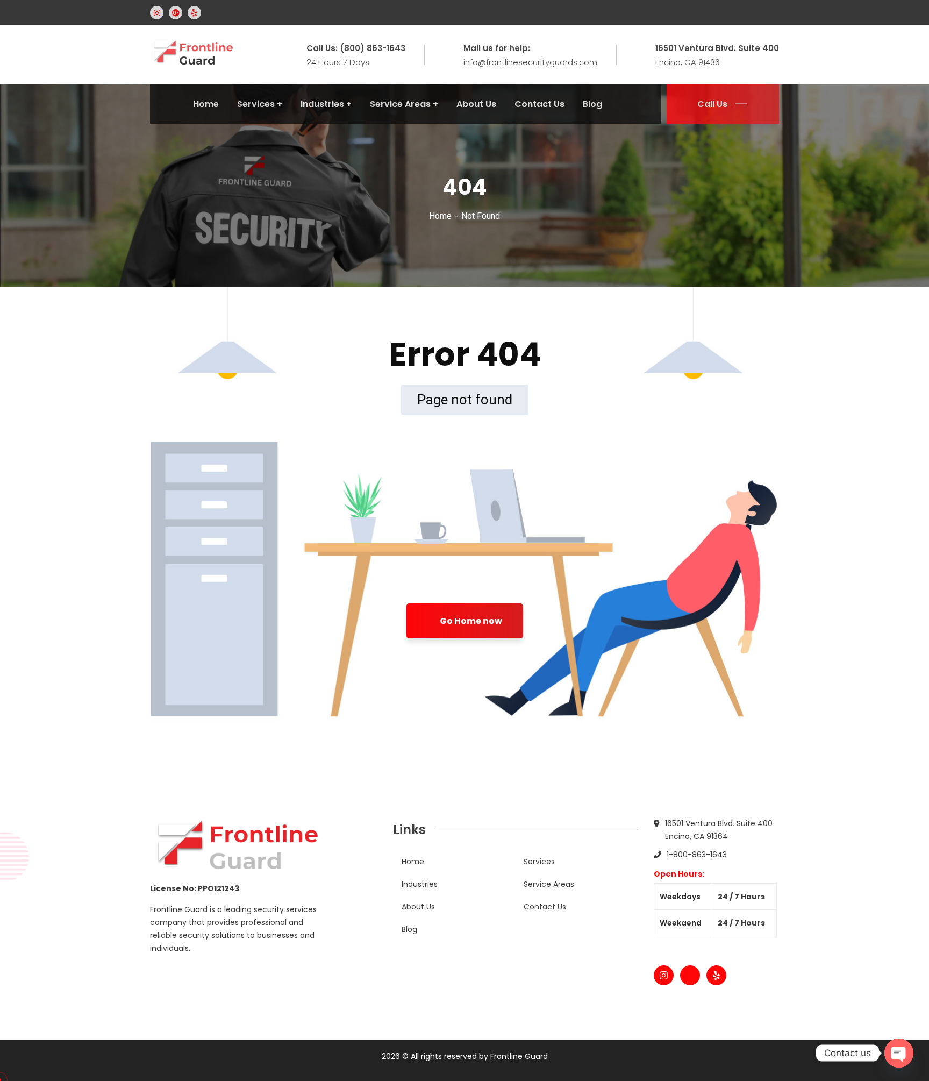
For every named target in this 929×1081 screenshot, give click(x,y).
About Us (418, 906)
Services (539, 861)
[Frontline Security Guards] (192, 54)
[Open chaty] (898, 1053)
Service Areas (549, 884)
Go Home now (470, 621)
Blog (409, 929)
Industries (420, 884)
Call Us (712, 104)
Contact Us (545, 906)
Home (440, 216)
